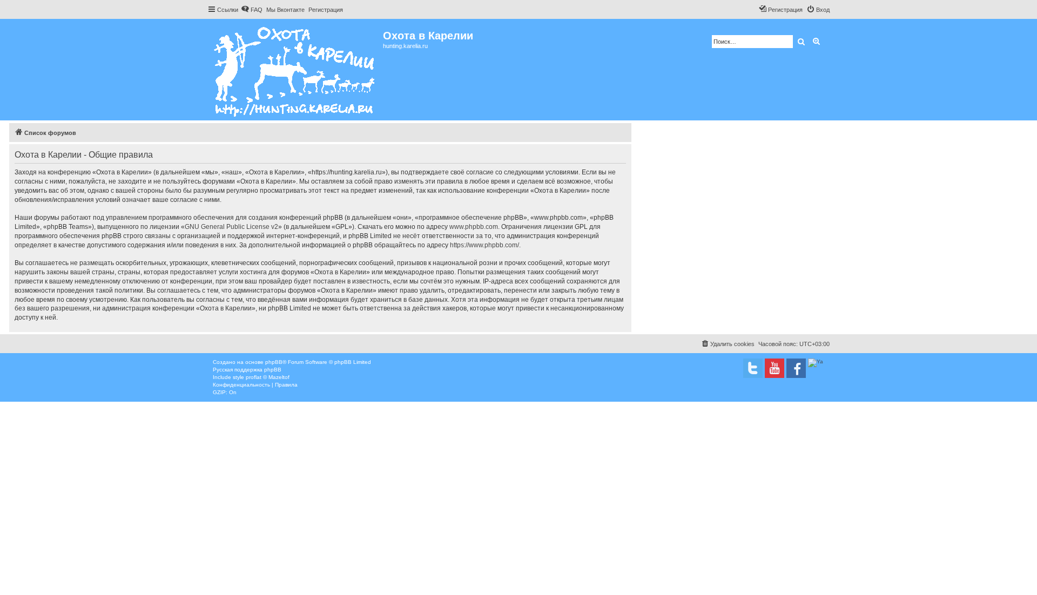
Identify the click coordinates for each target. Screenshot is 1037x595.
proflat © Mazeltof (267, 377)
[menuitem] (251, 9)
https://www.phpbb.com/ (484, 245)
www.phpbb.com (473, 227)
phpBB (273, 362)
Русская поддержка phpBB (247, 370)
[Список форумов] (295, 70)
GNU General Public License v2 (231, 227)
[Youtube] (774, 368)
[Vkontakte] (753, 368)
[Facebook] (796, 368)
